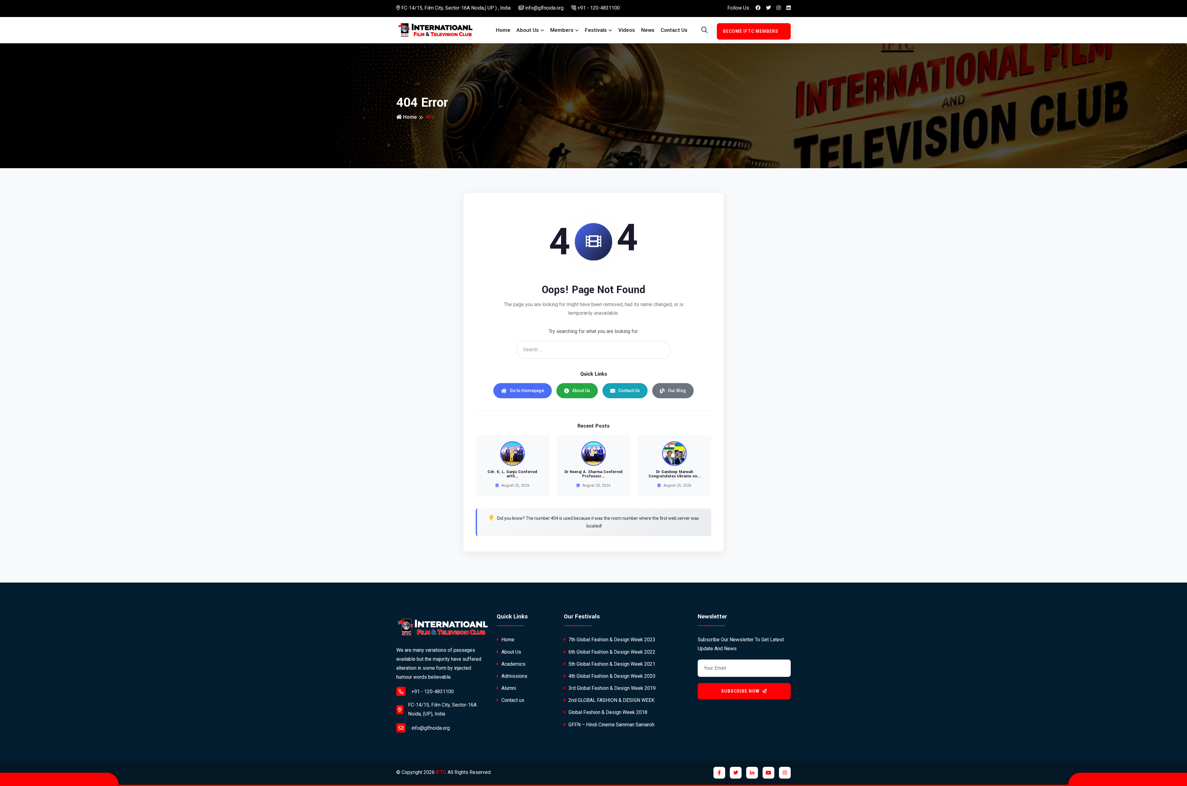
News (647, 30)
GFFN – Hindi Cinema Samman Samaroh (610, 725)
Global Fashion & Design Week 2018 (607, 712)
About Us (581, 390)
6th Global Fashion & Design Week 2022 (611, 652)
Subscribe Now (741, 691)
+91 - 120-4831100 (598, 8)
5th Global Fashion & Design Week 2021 (611, 664)
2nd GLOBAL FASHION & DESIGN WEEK (610, 700)
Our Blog (677, 390)
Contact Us (629, 390)
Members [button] (561, 30)
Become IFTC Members (750, 31)
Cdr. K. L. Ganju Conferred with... (512, 474)
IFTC (441, 772)
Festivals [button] (596, 30)
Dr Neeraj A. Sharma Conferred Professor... (593, 474)
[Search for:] (593, 350)
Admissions (513, 676)
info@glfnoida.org (544, 8)
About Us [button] (528, 30)
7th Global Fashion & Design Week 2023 (611, 640)
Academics (512, 664)
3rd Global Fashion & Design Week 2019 (611, 688)
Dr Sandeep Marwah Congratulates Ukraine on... (675, 474)
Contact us (674, 30)
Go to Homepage (527, 390)
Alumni (508, 688)
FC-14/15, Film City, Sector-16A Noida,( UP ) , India (455, 8)
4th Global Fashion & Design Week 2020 (611, 676)
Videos (626, 30)
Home (503, 30)
